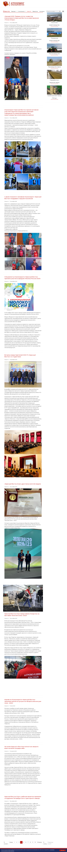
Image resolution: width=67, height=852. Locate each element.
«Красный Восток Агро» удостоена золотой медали (22, 484)
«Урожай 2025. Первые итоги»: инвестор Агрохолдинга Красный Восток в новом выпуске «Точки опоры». (21, 18)
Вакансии (35, 11)
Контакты (41, 11)
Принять (62, 850)
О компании (21, 11)
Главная (13, 11)
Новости (29, 11)
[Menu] (63, 11)
